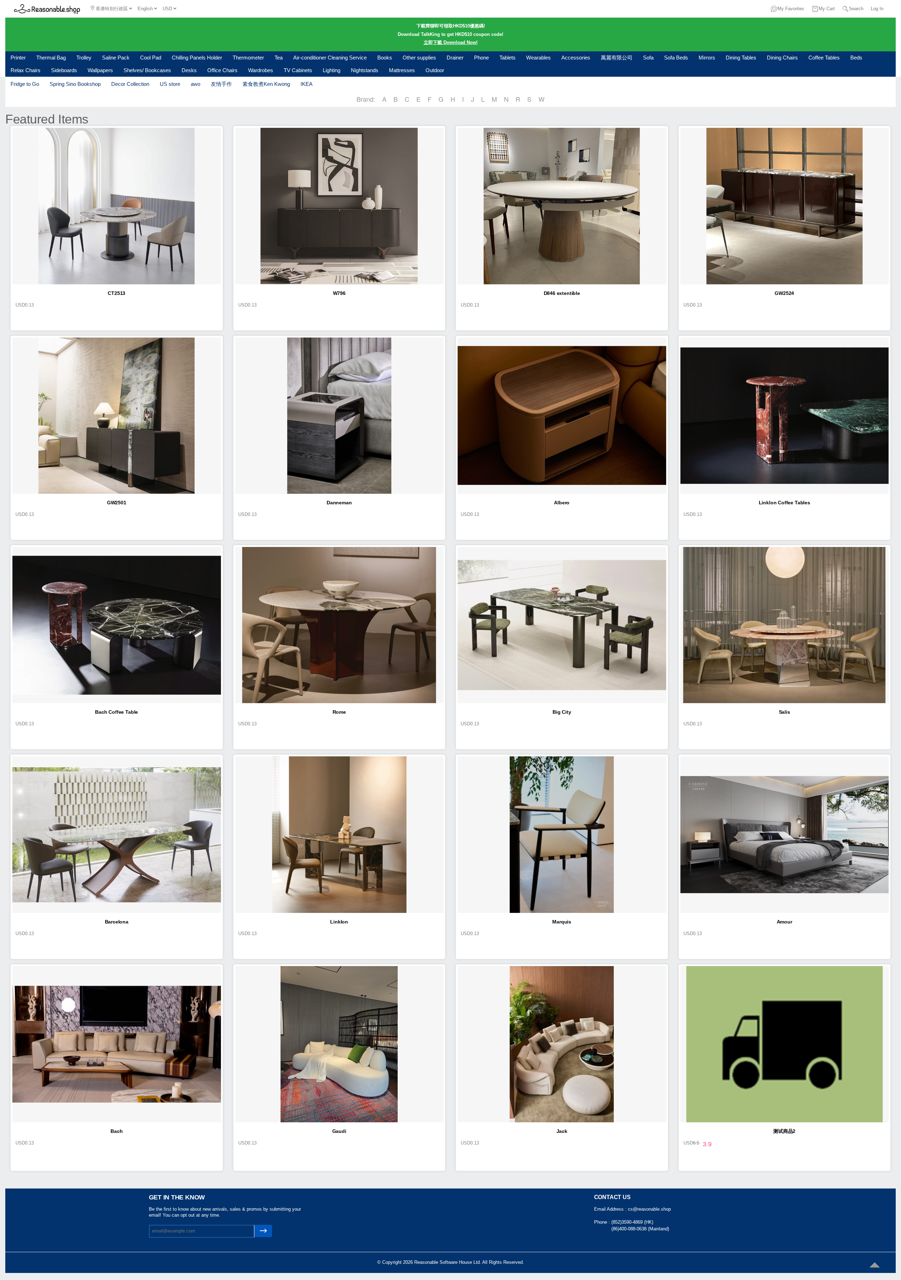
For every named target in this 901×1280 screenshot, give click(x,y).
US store (170, 84)
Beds (856, 58)
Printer (18, 58)
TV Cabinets (298, 70)
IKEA (307, 84)
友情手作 (221, 84)
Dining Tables (741, 58)
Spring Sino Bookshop (75, 84)
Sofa (648, 58)
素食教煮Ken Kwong (266, 84)
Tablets (507, 58)
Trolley (84, 58)
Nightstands (364, 70)
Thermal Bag (51, 58)
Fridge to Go (25, 84)
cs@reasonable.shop (649, 1209)
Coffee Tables (824, 58)
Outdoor (435, 70)
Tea (279, 58)
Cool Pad (150, 58)
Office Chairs (222, 70)
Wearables (538, 58)
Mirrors (707, 58)
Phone (481, 58)
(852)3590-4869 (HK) (632, 1222)
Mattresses (402, 70)
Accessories (575, 58)
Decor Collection (130, 84)
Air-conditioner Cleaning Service (330, 58)
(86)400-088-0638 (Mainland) (640, 1228)
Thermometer (248, 58)
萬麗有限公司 (616, 58)
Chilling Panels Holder (197, 58)
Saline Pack (116, 58)
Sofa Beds (676, 58)
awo (195, 84)
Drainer (455, 58)
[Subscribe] (263, 1231)
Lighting (331, 70)
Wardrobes (260, 70)
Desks (189, 70)
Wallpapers (100, 70)
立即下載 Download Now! (451, 42)
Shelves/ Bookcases (147, 70)
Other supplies (419, 58)
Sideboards (64, 70)
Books (384, 58)
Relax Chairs (25, 70)
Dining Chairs (782, 58)
